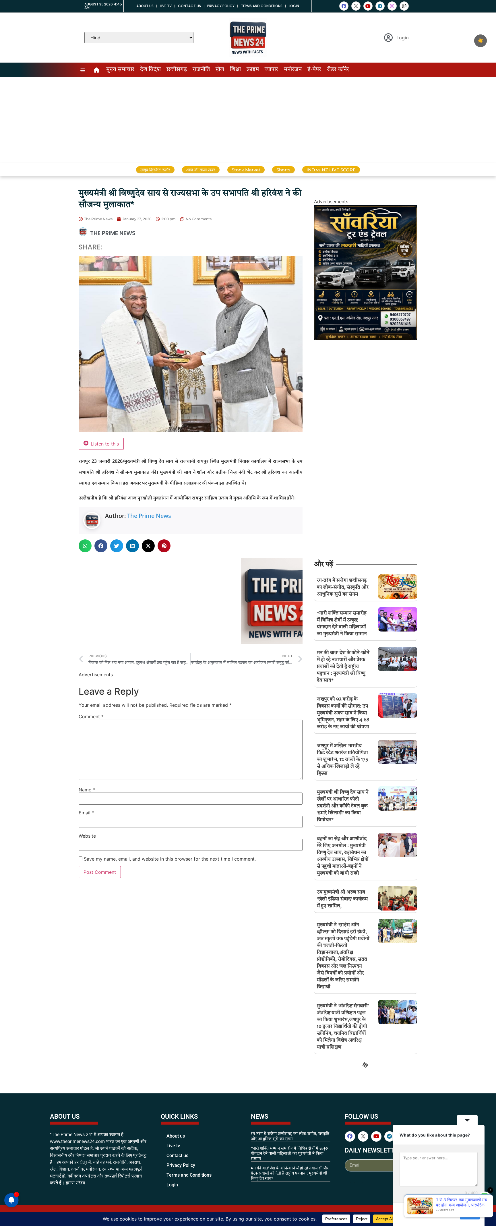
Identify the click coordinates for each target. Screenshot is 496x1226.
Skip (451, 1214)
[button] (85, 545)
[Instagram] (392, 6)
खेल (220, 70)
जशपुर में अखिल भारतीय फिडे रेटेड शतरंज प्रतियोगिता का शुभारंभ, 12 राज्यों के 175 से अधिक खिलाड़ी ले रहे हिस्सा (342, 759)
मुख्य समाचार (120, 70)
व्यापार (271, 70)
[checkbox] (480, 40)
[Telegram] (380, 6)
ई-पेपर (314, 70)
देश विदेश (150, 70)
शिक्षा (235, 70)
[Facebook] (343, 6)
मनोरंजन (293, 70)
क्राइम (253, 70)
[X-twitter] (356, 6)
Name (87, 789)
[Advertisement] (248, 120)
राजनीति (201, 70)
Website (87, 836)
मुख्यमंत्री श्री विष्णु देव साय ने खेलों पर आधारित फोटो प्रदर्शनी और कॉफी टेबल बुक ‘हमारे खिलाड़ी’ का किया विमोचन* (343, 806)
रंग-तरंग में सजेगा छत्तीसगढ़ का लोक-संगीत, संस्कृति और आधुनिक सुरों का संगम (343, 587)
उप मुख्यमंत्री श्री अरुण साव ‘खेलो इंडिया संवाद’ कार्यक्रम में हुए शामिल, (342, 899)
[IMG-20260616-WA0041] (365, 338)
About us (145, 5)
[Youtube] (368, 6)
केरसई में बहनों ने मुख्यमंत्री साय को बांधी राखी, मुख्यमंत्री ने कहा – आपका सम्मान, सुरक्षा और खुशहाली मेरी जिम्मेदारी (343, 1080)
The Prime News (149, 516)
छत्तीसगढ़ (176, 70)
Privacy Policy (221, 5)
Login (294, 5)
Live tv (166, 5)
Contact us (189, 5)
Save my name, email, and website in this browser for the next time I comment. (170, 859)
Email (86, 812)
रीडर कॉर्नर (338, 70)
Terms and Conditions (261, 5)
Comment (91, 716)
